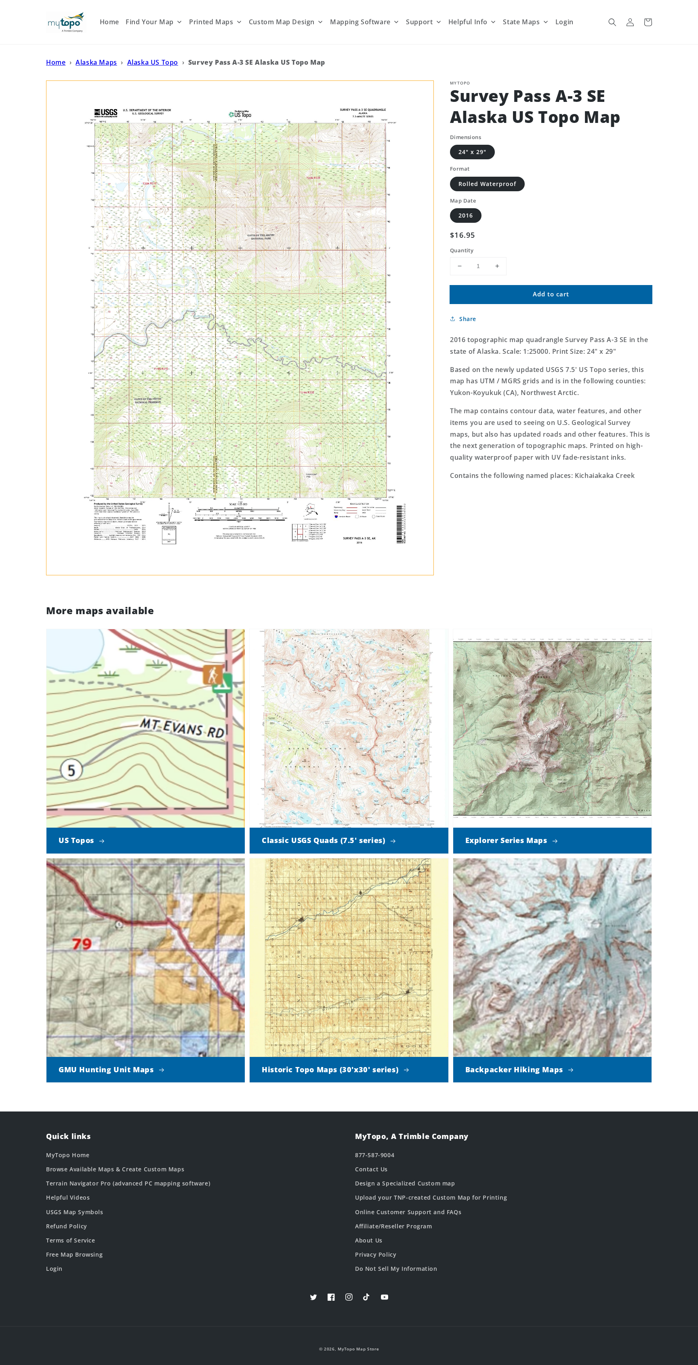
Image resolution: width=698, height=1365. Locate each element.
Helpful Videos (68, 1197)
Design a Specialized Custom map (405, 1183)
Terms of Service (70, 1240)
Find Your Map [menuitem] (150, 21)
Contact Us (371, 1169)
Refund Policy (66, 1226)
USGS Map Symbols (74, 1212)
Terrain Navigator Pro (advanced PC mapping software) (128, 1183)
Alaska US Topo (152, 62)
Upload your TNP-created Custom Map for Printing (431, 1197)
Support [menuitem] (419, 21)
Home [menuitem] (109, 21)
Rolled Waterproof (487, 184)
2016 (465, 215)
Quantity (461, 250)
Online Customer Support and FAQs (408, 1212)
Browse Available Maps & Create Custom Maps (115, 1169)
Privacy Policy (375, 1254)
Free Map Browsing (74, 1254)
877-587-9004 (374, 1155)
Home (55, 62)
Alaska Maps (96, 62)
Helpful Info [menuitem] (468, 21)
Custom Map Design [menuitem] (282, 21)
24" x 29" (472, 152)
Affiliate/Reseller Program (393, 1226)
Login (54, 1268)
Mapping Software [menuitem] (360, 21)
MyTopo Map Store (358, 1349)
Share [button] (467, 319)
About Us (369, 1240)
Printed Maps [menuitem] (211, 21)
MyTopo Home (68, 1155)
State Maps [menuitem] (521, 21)
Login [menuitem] (564, 21)
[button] (612, 22)
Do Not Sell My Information (396, 1268)
